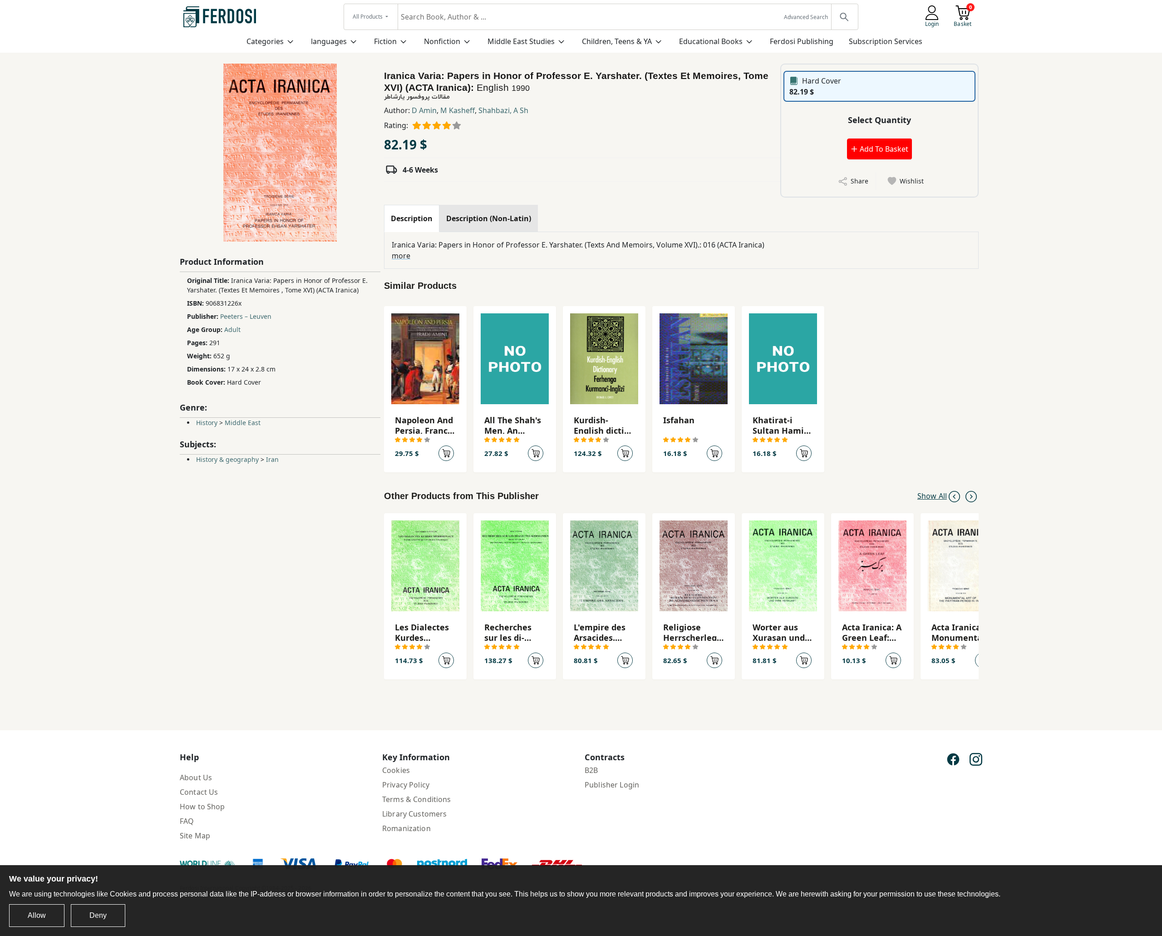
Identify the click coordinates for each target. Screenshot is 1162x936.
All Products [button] (368, 16)
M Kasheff (457, 110)
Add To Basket (883, 149)
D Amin (424, 110)
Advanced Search (806, 17)
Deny (98, 915)
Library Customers (414, 814)
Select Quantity (879, 119)
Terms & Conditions (416, 799)
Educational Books (711, 41)
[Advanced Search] (844, 17)
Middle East (243, 422)
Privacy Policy (405, 785)
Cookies (396, 770)
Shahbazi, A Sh (503, 110)
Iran (272, 459)
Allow (37, 915)
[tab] (411, 218)
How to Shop (202, 807)
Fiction (385, 41)
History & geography (227, 459)
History (206, 422)
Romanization (406, 828)
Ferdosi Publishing (801, 41)
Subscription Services (885, 41)
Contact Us (199, 792)
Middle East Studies (521, 41)
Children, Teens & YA (617, 41)
